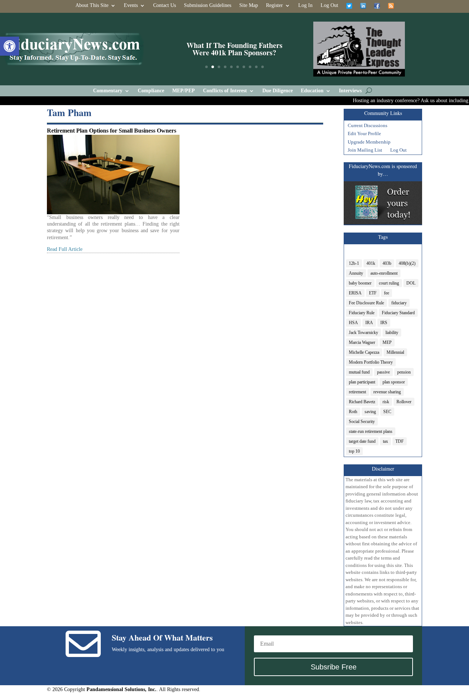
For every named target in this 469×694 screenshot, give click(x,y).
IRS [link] (383, 322)
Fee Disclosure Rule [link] (366, 302)
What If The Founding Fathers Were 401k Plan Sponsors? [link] (234, 49)
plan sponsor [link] (394, 382)
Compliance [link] (151, 90)
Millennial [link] (395, 352)
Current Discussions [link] (367, 126)
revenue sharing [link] (387, 391)
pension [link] (404, 372)
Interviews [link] (350, 90)
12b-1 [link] (354, 263)
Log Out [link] (329, 5)
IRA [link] (369, 322)
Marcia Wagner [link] (362, 342)
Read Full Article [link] (64, 249)
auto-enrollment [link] (384, 273)
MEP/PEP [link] (183, 90)
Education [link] (312, 90)
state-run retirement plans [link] (370, 431)
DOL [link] (411, 283)
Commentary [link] (107, 90)
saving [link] (370, 411)
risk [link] (386, 401)
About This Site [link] (91, 5)
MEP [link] (387, 342)
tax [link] (385, 441)
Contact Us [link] (164, 5)
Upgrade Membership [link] (369, 143)
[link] (9, 46)
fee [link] (386, 293)
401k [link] (370, 263)
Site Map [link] (248, 5)
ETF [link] (373, 293)
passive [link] (383, 372)
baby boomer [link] (360, 283)
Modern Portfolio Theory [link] (371, 362)
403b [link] (387, 263)
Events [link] (131, 5)
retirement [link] (357, 391)
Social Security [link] (362, 421)
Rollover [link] (403, 401)
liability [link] (391, 332)
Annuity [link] (356, 273)
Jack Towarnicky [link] (363, 332)
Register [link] (274, 5)
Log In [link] (305, 5)
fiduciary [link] (399, 302)
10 (262, 67)
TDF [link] (399, 441)
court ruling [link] (389, 283)
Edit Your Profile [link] (364, 134)
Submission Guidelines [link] (207, 5)
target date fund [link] (362, 441)
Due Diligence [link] (277, 90)
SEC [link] (387, 411)
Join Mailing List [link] (365, 151)
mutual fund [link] (359, 372)
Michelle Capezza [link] (364, 352)
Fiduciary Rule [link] (361, 312)
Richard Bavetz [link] (362, 401)
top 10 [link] (354, 451)
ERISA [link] (355, 293)
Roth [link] (353, 411)
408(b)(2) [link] (407, 263)
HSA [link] (353, 322)
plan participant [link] (362, 382)
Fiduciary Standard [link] (398, 312)
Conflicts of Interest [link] (225, 90)
